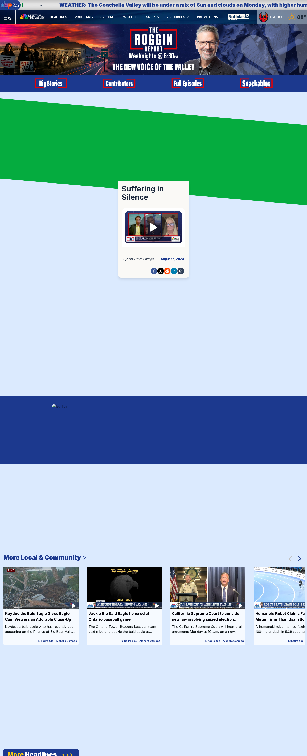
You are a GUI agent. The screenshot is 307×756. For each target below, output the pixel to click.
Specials (108, 17)
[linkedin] (174, 271)
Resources (175, 17)
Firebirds (276, 17)
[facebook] (154, 271)
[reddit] (167, 271)
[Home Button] (32, 17)
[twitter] (160, 271)
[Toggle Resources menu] (187, 17)
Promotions (207, 17)
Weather (131, 17)
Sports (152, 17)
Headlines (58, 17)
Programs (84, 17)
